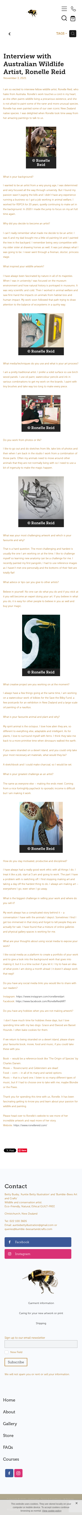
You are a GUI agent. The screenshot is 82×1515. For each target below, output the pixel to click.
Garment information (41, 1303)
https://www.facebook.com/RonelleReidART (41, 1001)
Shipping (41, 1323)
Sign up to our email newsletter (25, 1337)
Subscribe (16, 1362)
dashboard (33, 1499)
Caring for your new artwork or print (41, 1313)
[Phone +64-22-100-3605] (73, 8)
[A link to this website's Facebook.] (9, 1473)
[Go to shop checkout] (73, 18)
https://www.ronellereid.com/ (30, 1125)
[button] (64, 18)
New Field (16, 1352)
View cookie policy (51, 1510)
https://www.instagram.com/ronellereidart (40, 996)
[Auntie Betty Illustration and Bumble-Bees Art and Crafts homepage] (32, 13)
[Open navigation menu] (64, 8)
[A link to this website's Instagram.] (18, 1473)
